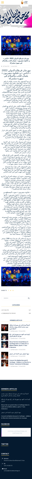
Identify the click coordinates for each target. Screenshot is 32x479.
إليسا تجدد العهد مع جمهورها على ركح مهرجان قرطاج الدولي (19, 335)
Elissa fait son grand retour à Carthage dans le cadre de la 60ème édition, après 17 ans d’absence (19, 344)
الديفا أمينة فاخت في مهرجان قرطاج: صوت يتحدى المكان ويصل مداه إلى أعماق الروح (19, 327)
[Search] (29, 298)
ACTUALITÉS (6, 66)
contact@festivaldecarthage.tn (12, 470)
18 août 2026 (22, 331)
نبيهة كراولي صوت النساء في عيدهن (19, 354)
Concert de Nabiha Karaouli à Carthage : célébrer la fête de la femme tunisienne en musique (20, 362)
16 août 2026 (22, 338)
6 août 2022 (14, 66)
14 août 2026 (22, 356)
